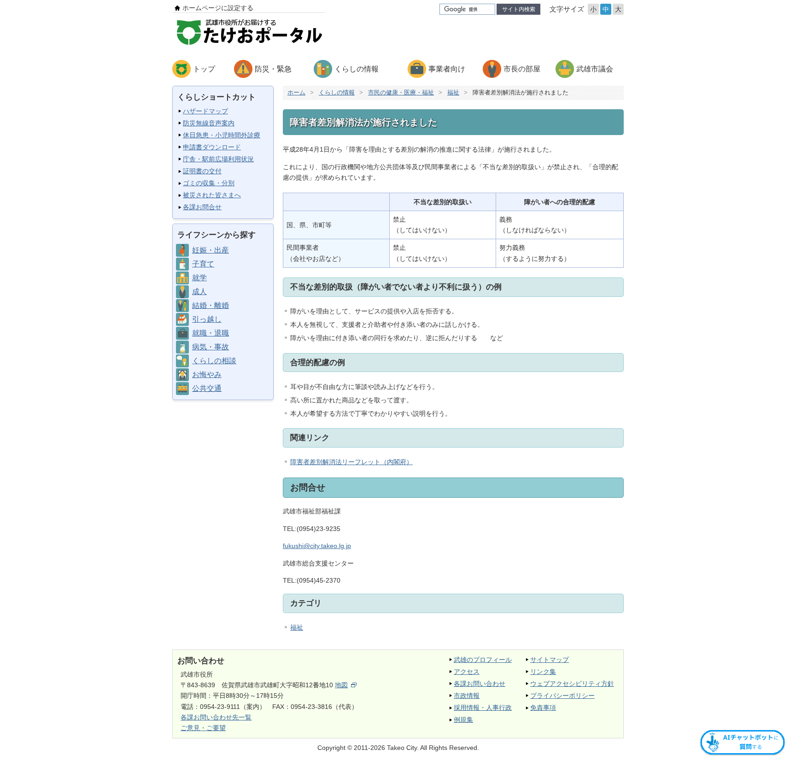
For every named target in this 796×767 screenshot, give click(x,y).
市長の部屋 (521, 69)
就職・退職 (210, 333)
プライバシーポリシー (562, 695)
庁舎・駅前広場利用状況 (218, 159)
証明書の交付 (202, 171)
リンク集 (543, 671)
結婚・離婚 (210, 305)
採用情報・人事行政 (483, 707)
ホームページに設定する (217, 8)
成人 (199, 291)
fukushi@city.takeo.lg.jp (317, 545)
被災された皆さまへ (212, 195)
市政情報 (467, 695)
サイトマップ (549, 659)
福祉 (453, 92)
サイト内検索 (518, 9)
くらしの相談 (214, 361)
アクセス (467, 671)
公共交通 (207, 388)
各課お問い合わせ (479, 683)
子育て (203, 264)
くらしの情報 (356, 69)
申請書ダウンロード (212, 147)
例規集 (463, 719)
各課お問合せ (202, 207)
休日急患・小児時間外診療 (221, 135)
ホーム (296, 92)
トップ (204, 69)
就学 (199, 278)
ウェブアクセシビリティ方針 (572, 683)
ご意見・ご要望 (203, 728)
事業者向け (446, 69)
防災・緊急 (273, 69)
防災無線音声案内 (208, 123)
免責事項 (543, 707)
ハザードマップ (205, 111)
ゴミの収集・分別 (208, 183)
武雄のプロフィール (483, 659)
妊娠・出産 (210, 250)
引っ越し (207, 319)
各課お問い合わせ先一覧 (216, 717)
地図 (341, 685)
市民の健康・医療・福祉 (401, 92)
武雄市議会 (594, 69)
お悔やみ (207, 374)
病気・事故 (210, 347)
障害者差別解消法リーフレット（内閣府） (351, 462)
